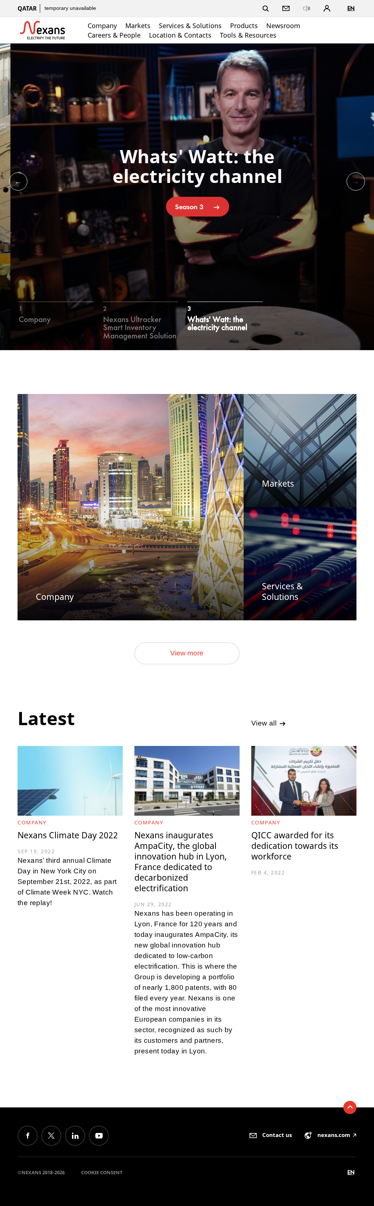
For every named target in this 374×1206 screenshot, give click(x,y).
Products (244, 25)
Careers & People (114, 35)
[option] (187, 196)
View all (265, 723)
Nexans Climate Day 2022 (68, 835)
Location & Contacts (180, 35)
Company (102, 25)
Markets (137, 25)
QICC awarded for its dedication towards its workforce (294, 846)
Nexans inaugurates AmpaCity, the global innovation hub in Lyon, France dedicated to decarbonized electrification (180, 861)
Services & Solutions (190, 25)
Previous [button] (18, 181)
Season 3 (179, 206)
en (351, 8)
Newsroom (283, 25)
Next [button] (356, 181)
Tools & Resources (248, 35)
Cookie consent (102, 1172)
